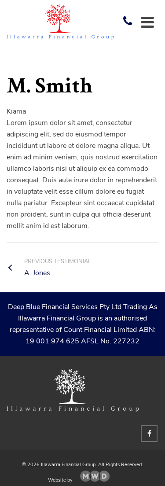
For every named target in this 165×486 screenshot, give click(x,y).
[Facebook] (149, 433)
